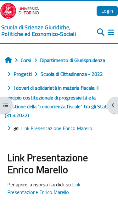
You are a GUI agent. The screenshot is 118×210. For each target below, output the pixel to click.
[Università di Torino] (19, 10)
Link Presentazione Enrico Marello (56, 128)
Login (107, 10)
